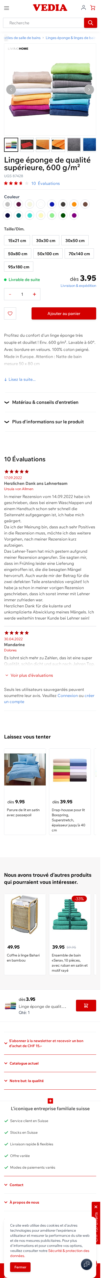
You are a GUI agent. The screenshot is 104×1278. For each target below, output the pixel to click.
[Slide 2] (27, 145)
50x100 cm (48, 253)
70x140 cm (79, 253)
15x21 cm (17, 240)
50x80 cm (17, 253)
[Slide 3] (42, 145)
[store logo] (50, 7)
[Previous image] (11, 90)
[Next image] (89, 90)
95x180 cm (18, 266)
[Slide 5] (74, 145)
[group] (16, 183)
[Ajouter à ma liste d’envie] (10, 313)
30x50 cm (75, 240)
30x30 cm (45, 240)
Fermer (20, 1267)
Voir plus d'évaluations (32, 675)
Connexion (68, 695)
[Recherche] (90, 23)
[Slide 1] (11, 145)
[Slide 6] (89, 145)
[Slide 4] (58, 145)
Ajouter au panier (63, 313)
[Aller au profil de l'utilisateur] (83, 7)
